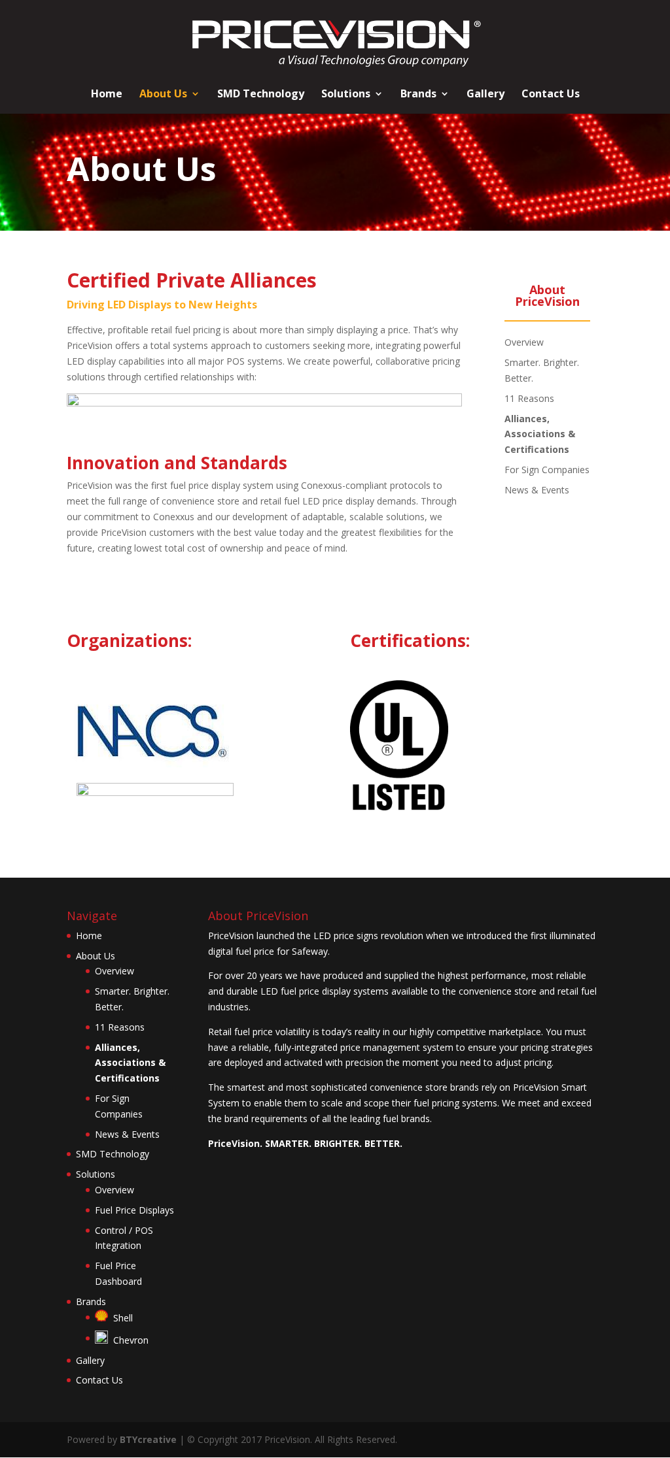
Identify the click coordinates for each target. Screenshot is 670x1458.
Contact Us (550, 95)
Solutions (345, 95)
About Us (163, 95)
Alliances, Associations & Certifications (539, 434)
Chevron (128, 1340)
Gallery (485, 95)
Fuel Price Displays (134, 1210)
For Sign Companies (547, 469)
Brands (418, 95)
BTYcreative (148, 1439)
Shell (120, 1318)
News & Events (536, 490)
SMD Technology (260, 95)
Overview (524, 342)
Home (106, 95)
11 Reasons (529, 398)
